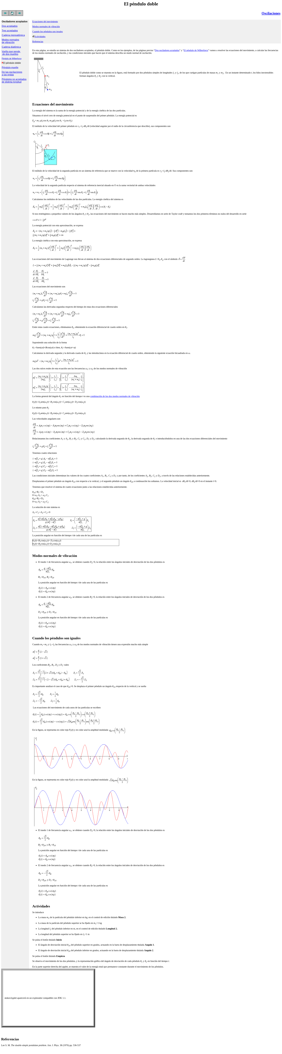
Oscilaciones (271, 13)
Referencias (37, 41)
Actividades (39, 36)
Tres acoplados (10, 30)
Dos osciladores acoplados (167, 50)
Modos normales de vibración (10, 41)
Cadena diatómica (11, 47)
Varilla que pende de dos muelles (11, 52)
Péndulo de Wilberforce (11, 58)
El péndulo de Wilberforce (196, 50)
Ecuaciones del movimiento (45, 21)
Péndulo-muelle (10, 67)
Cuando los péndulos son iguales (47, 31)
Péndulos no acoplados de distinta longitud (14, 80)
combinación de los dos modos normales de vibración (115, 396)
